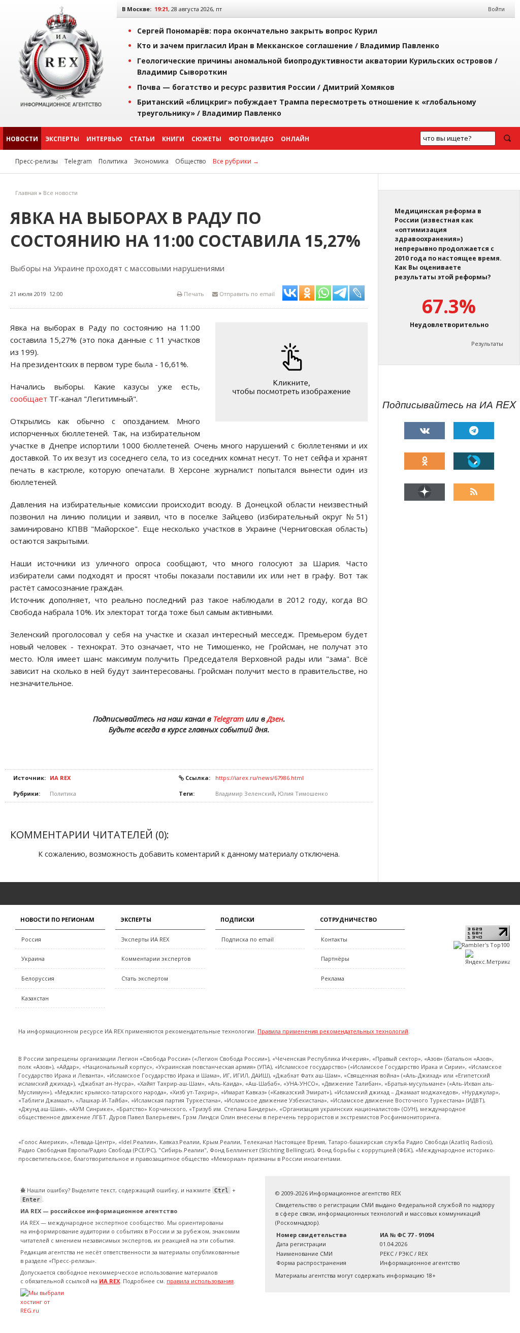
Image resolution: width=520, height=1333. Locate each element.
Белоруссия (37, 978)
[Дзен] (424, 492)
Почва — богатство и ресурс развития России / (266, 87)
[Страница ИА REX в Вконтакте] (424, 430)
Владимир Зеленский (245, 793)
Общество (190, 161)
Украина (33, 958)
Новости (22, 139)
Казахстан (35, 998)
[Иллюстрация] (294, 372)
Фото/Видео (251, 139)
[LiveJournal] (473, 461)
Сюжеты (206, 139)
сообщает (28, 399)
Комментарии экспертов (155, 958)
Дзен (275, 718)
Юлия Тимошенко (303, 793)
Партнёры (335, 958)
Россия (31, 939)
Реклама (332, 978)
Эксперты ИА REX (145, 939)
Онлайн (295, 139)
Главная (26, 193)
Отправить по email (246, 294)
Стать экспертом (144, 978)
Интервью (104, 139)
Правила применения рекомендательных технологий (332, 1031)
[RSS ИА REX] (473, 492)
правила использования (200, 1281)
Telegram (78, 161)
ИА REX (60, 778)
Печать (193, 294)
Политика (113, 161)
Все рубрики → (236, 161)
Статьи (142, 139)
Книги (173, 139)
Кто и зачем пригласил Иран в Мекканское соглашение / (288, 45)
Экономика (151, 161)
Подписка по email (247, 939)
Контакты (334, 939)
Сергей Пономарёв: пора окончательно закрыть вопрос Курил (257, 31)
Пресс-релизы (36, 161)
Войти (496, 9)
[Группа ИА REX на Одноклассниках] (424, 461)
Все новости (60, 193)
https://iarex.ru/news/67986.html (259, 778)
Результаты (487, 343)
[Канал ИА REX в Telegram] (473, 430)
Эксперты (62, 139)
